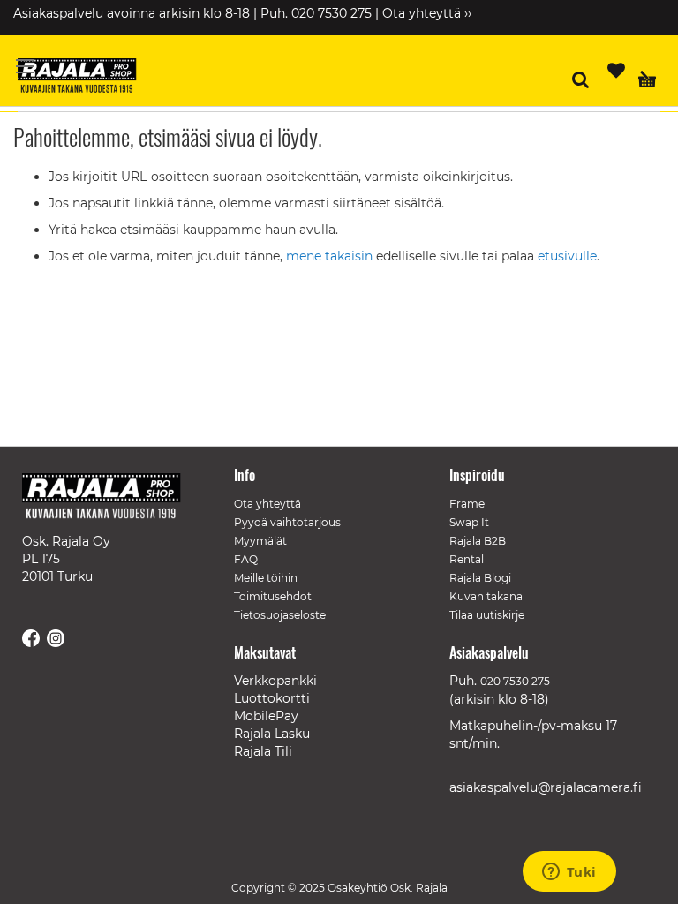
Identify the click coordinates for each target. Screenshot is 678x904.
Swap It (469, 522)
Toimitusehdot (273, 596)
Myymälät (260, 540)
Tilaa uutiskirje (486, 615)
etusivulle (567, 256)
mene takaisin (331, 256)
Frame (467, 503)
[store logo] (84, 77)
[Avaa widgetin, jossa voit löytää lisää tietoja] (569, 873)
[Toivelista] (616, 70)
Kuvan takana (486, 596)
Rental (466, 559)
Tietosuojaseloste (280, 615)
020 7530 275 (515, 681)
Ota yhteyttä (267, 503)
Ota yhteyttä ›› (426, 13)
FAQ (246, 559)
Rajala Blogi (480, 577)
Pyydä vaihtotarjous (287, 522)
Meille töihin (266, 577)
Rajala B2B (477, 540)
